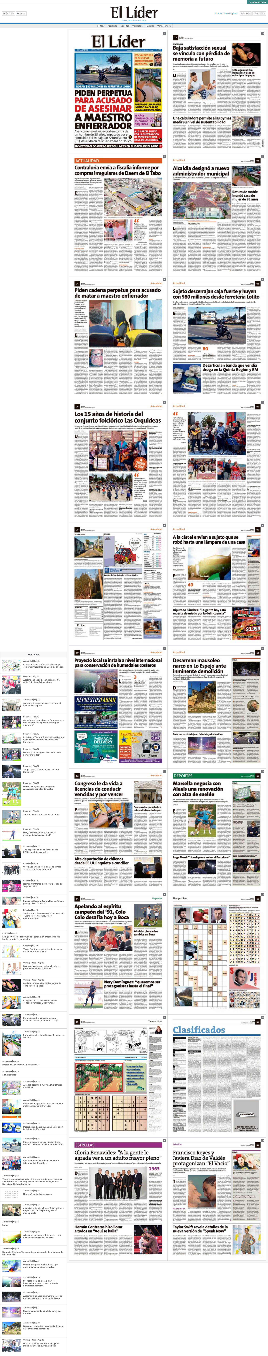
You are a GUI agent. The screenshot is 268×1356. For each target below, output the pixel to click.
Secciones (9, 13)
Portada (100, 26)
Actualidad (112, 26)
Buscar (22, 13)
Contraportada (164, 26)
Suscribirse (245, 13)
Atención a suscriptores (227, 13)
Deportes (125, 26)
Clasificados (137, 26)
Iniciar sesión (259, 13)
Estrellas (150, 26)
